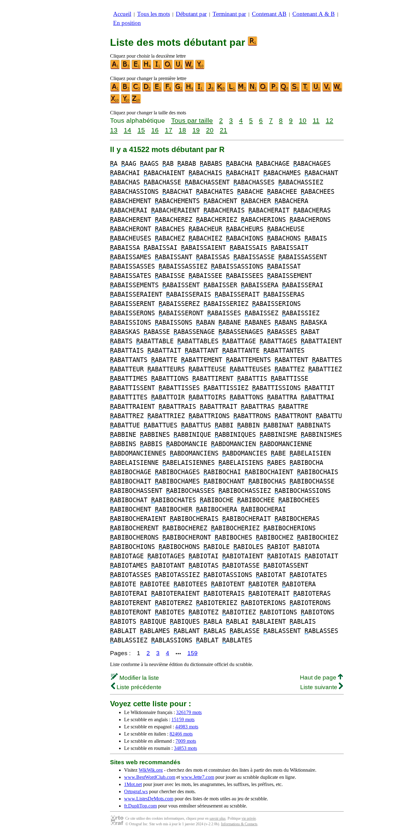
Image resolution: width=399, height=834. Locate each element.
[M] (242, 90)
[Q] (285, 90)
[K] (221, 90)
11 (316, 120)
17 (168, 130)
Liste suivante (319, 687)
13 (114, 130)
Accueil (122, 14)
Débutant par (191, 14)
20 (210, 130)
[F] (168, 90)
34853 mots (185, 748)
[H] (147, 67)
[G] (179, 90)
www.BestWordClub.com (149, 777)
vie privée (249, 818)
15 (141, 130)
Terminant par (229, 14)
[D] (147, 90)
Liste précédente (138, 687)
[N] (253, 90)
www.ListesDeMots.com (148, 798)
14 (127, 130)
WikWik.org (151, 770)
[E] (136, 67)
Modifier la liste (138, 677)
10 (302, 120)
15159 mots (183, 719)
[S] (295, 90)
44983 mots (186, 726)
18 (182, 130)
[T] (306, 90)
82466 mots (181, 733)
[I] (157, 67)
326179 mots (189, 712)
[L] (232, 90)
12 (329, 120)
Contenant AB (269, 14)
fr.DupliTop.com (140, 805)
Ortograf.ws (136, 791)
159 (192, 653)
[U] (179, 67)
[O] (168, 67)
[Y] (200, 67)
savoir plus (217, 818)
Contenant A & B (313, 14)
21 (223, 130)
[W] (189, 67)
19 (196, 130)
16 (155, 130)
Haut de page (319, 677)
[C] (136, 90)
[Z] (136, 102)
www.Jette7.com (197, 777)
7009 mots (185, 741)
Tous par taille (192, 120)
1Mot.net (133, 784)
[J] (210, 90)
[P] (274, 90)
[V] (327, 90)
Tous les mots (153, 14)
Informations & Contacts (239, 824)
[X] (115, 102)
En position (127, 23)
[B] (126, 67)
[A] (115, 67)
